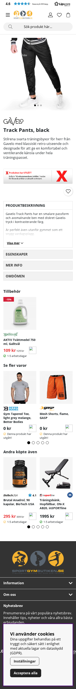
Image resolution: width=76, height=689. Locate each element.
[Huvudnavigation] (7, 15)
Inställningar (25, 661)
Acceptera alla (26, 673)
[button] (38, 3)
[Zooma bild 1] (38, 76)
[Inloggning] (50, 15)
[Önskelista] (59, 15)
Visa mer (13, 243)
